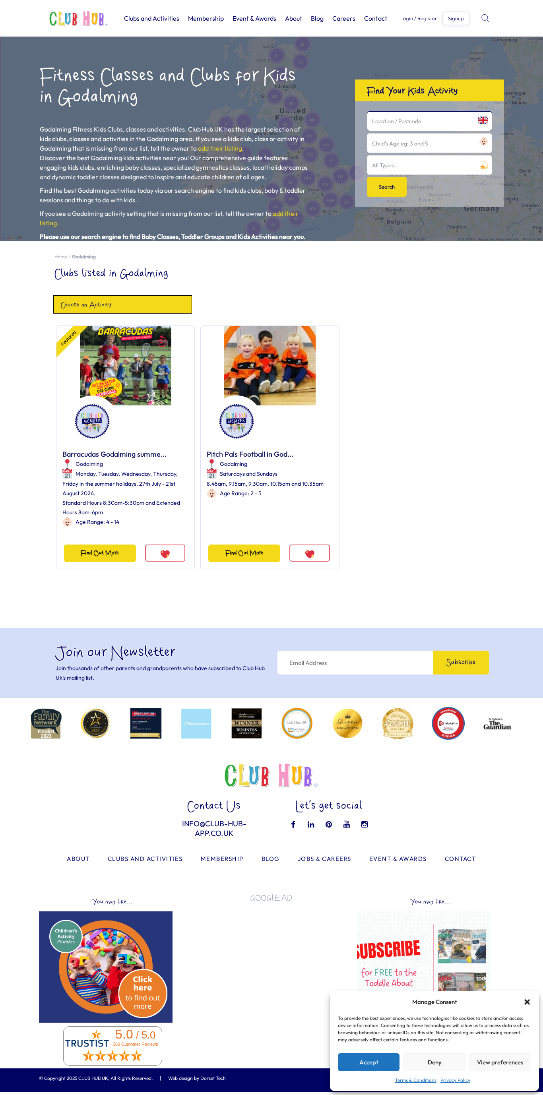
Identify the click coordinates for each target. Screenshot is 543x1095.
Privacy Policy (455, 1080)
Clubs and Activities (151, 18)
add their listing (220, 148)
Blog (317, 18)
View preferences (500, 1062)
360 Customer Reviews (135, 1044)
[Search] (486, 18)
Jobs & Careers (324, 858)
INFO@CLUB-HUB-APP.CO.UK (214, 828)
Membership (206, 18)
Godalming (89, 463)
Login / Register (418, 18)
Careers (343, 18)
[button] (527, 1002)
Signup (456, 18)
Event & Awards (254, 18)
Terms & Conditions (415, 1080)
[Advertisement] (271, 963)
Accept (368, 1062)
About (293, 18)
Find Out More (100, 553)
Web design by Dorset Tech (197, 1078)
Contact (375, 18)
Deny (435, 1062)
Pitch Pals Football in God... (250, 454)
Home (60, 257)
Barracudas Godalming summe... (114, 454)
